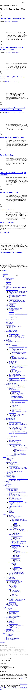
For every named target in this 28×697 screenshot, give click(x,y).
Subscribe (11, 328)
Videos (10, 508)
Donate (10, 621)
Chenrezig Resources (16, 392)
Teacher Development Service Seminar (17, 467)
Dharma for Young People (14, 442)
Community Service (10, 472)
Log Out (8, 482)
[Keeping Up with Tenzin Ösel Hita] (11, 30)
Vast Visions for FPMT (14, 611)
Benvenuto (8, 283)
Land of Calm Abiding (14, 583)
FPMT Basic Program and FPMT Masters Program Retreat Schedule (18, 479)
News (10, 507)
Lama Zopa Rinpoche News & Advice (17, 295)
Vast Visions (11, 512)
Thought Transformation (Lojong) (19, 411)
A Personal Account (16, 593)
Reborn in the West (7, 222)
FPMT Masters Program (14, 374)
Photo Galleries (9, 322)
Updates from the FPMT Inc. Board (17, 300)
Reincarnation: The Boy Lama (11, 252)
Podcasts (8, 321)
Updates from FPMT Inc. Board (16, 625)
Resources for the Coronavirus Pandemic (18, 291)
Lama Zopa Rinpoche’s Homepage (14, 504)
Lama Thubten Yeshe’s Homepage (13, 494)
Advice (10, 511)
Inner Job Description (13, 466)
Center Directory (9, 458)
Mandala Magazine (10, 325)
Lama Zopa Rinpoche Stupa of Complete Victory (18, 544)
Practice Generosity (10, 639)
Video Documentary (13, 615)
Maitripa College (12, 376)
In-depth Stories (12, 303)
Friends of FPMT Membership (15, 600)
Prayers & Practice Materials (12, 384)
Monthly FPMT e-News (14, 336)
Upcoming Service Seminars (15, 471)
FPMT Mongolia (12, 585)
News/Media (6, 286)
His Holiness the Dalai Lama (12, 489)
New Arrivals (9, 635)
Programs (8, 344)
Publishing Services (10, 419)
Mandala (21, 112)
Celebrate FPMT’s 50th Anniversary (14, 306)
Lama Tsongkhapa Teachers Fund (19, 530)
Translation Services (10, 418)
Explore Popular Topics (14, 389)
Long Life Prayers (13, 490)
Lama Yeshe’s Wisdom (14, 296)
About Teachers (9, 486)
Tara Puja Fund (12, 587)
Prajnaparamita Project (16, 568)
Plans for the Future (15, 591)
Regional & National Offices (12, 627)
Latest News (8, 343)
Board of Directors (10, 622)
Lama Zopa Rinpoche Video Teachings (17, 427)
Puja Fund (13, 563)
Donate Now (17, 525)
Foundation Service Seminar (15, 464)
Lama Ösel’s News (6, 155)
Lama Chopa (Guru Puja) (17, 394)
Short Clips (11, 312)
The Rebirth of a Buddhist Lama (12, 137)
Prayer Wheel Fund (15, 558)
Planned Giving (12, 602)
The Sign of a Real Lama (9, 192)
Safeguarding (9, 629)
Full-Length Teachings (14, 309)
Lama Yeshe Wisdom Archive (15, 440)
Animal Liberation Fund (16, 536)
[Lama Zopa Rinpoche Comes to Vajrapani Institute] (12, 61)
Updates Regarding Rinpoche (15, 506)
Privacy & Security (10, 687)
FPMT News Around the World (11, 21)
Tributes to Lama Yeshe (14, 499)
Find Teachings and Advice (15, 422)
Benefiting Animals (15, 391)
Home (4, 276)
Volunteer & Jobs (10, 630)
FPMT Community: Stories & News (17, 301)
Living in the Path (13, 361)
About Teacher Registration (12, 488)
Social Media (9, 323)
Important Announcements (12, 290)
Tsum (10, 589)
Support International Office (12, 598)
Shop (4, 633)
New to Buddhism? (13, 345)
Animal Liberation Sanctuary (15, 581)
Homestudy (14, 370)
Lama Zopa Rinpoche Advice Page (17, 423)
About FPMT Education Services (13, 341)
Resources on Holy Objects (15, 444)
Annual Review (9, 626)
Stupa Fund (14, 549)
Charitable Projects (10, 515)
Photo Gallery (12, 497)
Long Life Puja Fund (16, 526)
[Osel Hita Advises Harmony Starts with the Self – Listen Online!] (8, 121)
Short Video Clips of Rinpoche (18, 431)
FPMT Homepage (10, 278)
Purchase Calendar (15, 415)
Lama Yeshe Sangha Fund (14, 582)
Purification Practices (16, 409)
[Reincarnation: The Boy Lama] (2, 261)
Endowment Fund (13, 603)
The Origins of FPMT (14, 612)
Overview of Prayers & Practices (16, 385)
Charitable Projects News (14, 297)
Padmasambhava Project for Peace (19, 552)
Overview (11, 463)
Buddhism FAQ (12, 441)
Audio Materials (12, 413)
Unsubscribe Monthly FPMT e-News (17, 338)
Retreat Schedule (12, 477)
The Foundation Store (11, 634)
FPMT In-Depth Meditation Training (17, 375)
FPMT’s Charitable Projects (15, 516)
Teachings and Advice (11, 420)
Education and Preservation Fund (16, 573)
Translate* (2, 642)
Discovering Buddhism (14, 350)
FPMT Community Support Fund (16, 574)
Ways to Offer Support (11, 455)
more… (22, 678)
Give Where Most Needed (12, 605)
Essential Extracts (13, 310)
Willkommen (9, 279)
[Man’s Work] (6, 241)
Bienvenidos (8, 280)
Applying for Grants (10, 577)
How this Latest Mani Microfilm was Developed (20, 453)
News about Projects (10, 578)
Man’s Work (4, 232)
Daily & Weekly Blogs (14, 334)
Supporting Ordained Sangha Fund (16, 529)
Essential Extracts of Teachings (18, 429)
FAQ (12, 356)
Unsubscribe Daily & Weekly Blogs (17, 335)
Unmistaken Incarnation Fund (18, 519)
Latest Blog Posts (10, 293)
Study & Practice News (14, 299)
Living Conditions (15, 590)
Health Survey (14, 594)
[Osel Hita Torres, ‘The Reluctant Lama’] (9, 90)
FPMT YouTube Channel (11, 319)
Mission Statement (13, 609)
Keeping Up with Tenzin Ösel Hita (12, 18)
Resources (8, 339)
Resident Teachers (10, 460)
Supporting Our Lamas (14, 517)
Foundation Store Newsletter (12, 638)
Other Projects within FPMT (12, 580)
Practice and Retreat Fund (17, 572)
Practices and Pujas (13, 561)
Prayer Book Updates (16, 407)
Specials (7, 637)
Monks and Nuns (10, 475)
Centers (13, 369)
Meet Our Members (13, 624)
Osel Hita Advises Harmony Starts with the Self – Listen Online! (12, 109)
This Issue (11, 327)
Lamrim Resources (15, 405)
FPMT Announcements (11, 617)
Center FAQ (8, 459)
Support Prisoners (13, 330)
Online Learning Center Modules (18, 352)
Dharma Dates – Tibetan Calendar (16, 414)
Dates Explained (15, 416)
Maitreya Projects (15, 556)
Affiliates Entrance (10, 473)
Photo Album (14, 595)
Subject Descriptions (16, 366)
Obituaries (11, 304)
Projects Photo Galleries (11, 604)
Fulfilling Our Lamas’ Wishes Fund (17, 599)
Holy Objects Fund (13, 539)
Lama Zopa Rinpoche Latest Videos (14, 308)
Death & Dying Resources (17, 393)
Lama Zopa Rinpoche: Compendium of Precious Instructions (17, 397)
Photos (10, 510)
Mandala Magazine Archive (15, 326)
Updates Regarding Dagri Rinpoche (17, 292)
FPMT (4, 607)
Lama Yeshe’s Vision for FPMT (16, 501)
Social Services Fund (13, 534)
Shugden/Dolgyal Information (12, 631)
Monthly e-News (9, 305)
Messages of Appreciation (14, 616)
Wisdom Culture (12, 613)
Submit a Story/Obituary (11, 331)
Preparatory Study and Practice (18, 367)
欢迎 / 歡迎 (8, 284)
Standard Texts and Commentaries (19, 365)
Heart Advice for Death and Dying (16, 349)
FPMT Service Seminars (11, 462)
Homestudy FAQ (15, 372)
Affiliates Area (6, 481)
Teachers (5, 485)
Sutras (12, 410)
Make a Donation (10, 576)
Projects (4, 514)
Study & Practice (7, 340)
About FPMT (9, 608)
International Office (10, 618)
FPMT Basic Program (14, 363)
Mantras (13, 406)
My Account (8, 484)
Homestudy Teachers (16, 371)
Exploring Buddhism (13, 362)
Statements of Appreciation (17, 357)
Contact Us (11, 620)
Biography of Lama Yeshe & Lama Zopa (18, 495)
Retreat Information (10, 476)
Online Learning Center (11, 383)
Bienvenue (8, 282)
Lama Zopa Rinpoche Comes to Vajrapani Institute (11, 48)
